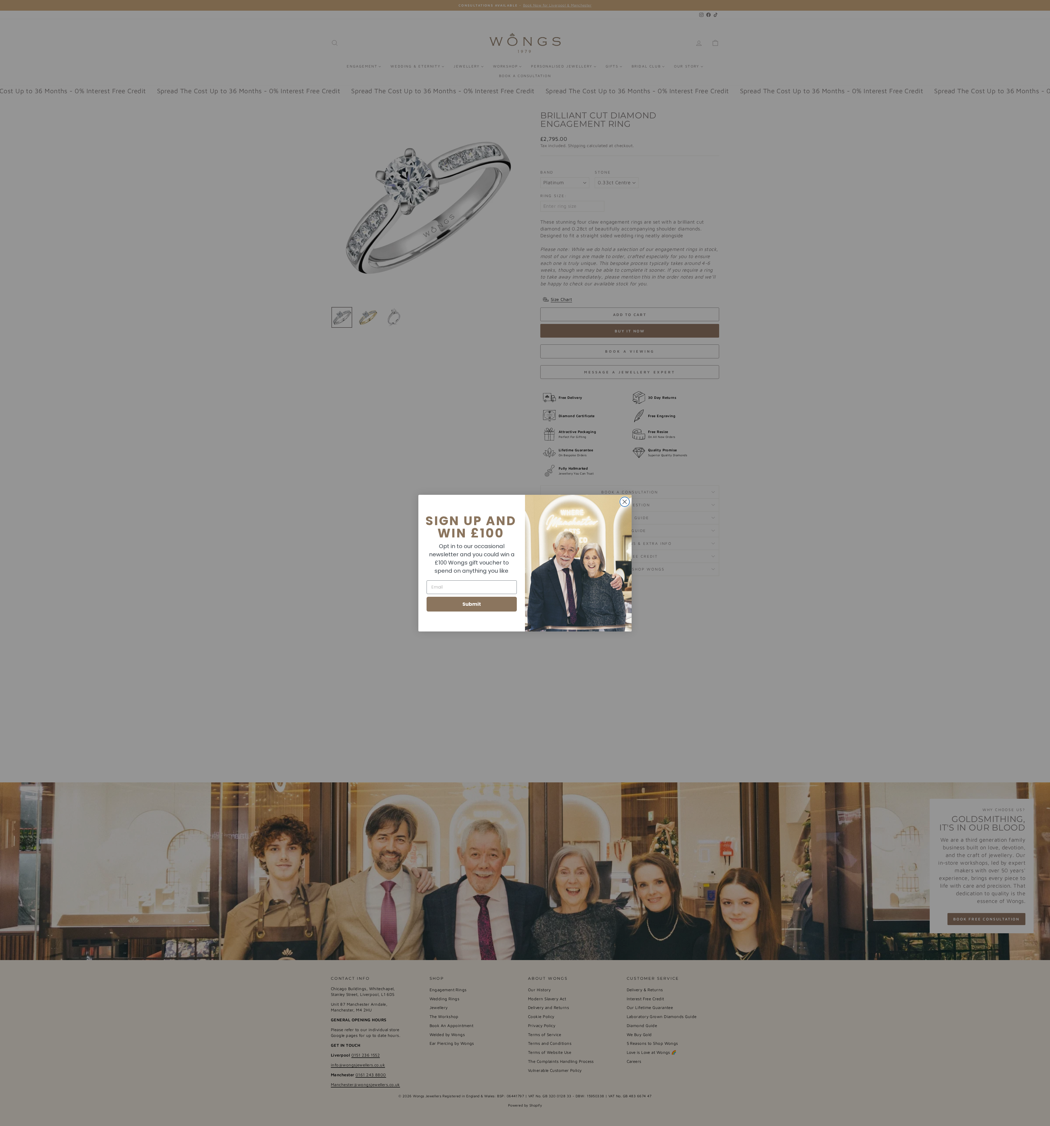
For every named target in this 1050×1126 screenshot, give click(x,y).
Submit (471, 604)
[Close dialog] (624, 502)
